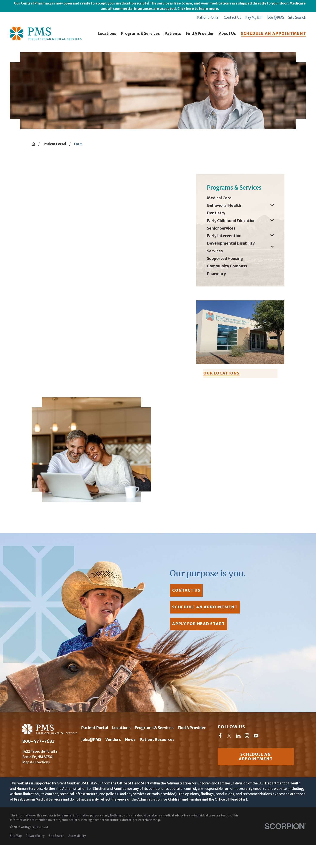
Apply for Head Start (198, 623)
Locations (121, 727)
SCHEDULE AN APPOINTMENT (273, 33)
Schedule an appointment (256, 756)
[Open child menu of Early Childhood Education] (272, 221)
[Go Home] (33, 144)
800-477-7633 (38, 741)
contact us (186, 590)
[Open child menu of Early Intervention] (272, 236)
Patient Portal (208, 17)
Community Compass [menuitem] (227, 266)
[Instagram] (247, 736)
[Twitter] (229, 736)
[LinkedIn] (238, 736)
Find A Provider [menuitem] (200, 33)
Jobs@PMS (275, 17)
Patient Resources (157, 739)
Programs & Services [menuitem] (140, 33)
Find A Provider (192, 727)
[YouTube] (256, 736)
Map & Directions (36, 762)
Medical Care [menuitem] (219, 198)
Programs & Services (154, 727)
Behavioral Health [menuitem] (224, 205)
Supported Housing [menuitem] (225, 258)
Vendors (113, 739)
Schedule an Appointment (205, 607)
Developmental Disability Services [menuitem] (231, 247)
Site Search (297, 17)
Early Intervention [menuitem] (224, 235)
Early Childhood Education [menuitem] (231, 220)
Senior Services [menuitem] (221, 228)
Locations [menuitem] (107, 33)
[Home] (46, 33)
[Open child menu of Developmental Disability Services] (272, 247)
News (130, 739)
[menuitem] (16, 836)
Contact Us (232, 17)
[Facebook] (220, 736)
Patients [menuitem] (173, 33)
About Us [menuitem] (227, 33)
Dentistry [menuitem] (216, 213)
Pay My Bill (253, 17)
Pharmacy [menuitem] (216, 273)
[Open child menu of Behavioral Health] (272, 205)
